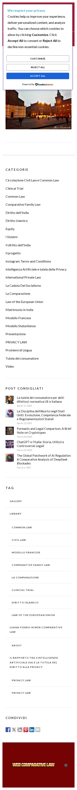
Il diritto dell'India (18, 245)
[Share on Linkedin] (31, 729)
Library (16, 513)
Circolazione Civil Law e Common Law (32, 180)
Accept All (37, 75)
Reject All (38, 67)
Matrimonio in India (19, 310)
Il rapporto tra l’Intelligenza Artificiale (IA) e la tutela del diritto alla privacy (34, 662)
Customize (37, 58)
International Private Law (23, 277)
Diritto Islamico (17, 220)
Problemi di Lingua (19, 350)
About (17, 645)
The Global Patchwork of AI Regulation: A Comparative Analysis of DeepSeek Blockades (44, 459)
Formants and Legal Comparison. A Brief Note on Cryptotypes (44, 430)
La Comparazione (18, 293)
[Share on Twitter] (13, 729)
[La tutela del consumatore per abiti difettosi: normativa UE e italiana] (10, 400)
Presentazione (16, 334)
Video (10, 366)
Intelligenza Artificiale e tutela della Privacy (36, 269)
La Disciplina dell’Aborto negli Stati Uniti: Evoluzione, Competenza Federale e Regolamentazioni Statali (44, 415)
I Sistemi (11, 237)
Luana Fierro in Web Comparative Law (36, 629)
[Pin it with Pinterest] (25, 729)
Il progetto (13, 253)
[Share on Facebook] (8, 729)
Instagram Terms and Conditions (28, 261)
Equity (10, 229)
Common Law (15, 196)
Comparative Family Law (23, 204)
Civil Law (19, 539)
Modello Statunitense (21, 326)
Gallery (16, 501)
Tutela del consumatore (22, 358)
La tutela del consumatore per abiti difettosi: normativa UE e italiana (40, 399)
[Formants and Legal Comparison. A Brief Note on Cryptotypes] (10, 431)
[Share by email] (37, 729)
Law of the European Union (24, 302)
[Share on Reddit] (19, 729)
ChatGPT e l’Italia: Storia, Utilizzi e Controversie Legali (40, 444)
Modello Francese (18, 318)
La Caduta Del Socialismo (23, 285)
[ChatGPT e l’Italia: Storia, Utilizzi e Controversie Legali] (10, 444)
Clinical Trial (14, 188)
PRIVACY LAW (16, 342)
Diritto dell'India (17, 212)
